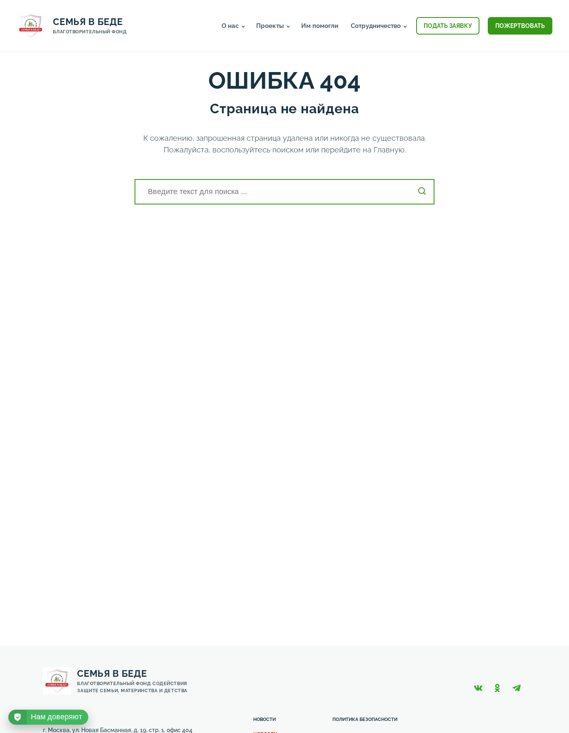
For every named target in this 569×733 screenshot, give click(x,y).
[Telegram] (516, 688)
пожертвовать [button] (520, 25)
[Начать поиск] (422, 192)
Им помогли (319, 26)
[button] (243, 27)
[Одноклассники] (497, 688)
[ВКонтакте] (478, 688)
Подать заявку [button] (448, 25)
